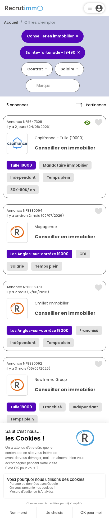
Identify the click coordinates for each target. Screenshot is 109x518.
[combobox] (56, 85)
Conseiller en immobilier (65, 147)
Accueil (11, 22)
